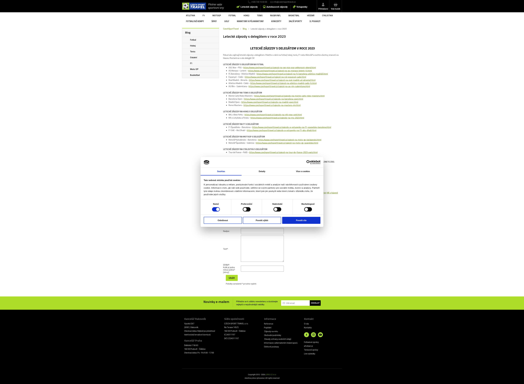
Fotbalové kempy (195, 21)
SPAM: (226, 265)
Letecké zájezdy (249, 7)
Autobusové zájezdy (277, 7)
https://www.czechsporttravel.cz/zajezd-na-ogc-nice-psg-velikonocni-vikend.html (279, 67)
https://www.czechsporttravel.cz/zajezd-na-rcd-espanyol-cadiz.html (275, 77)
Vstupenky (302, 7)
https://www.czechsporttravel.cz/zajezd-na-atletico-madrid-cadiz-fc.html (283, 83)
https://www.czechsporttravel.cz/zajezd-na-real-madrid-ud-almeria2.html (282, 80)
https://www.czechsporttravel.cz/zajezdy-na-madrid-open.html (269, 102)
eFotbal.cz (308, 346)
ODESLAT (315, 303)
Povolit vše (301, 220)
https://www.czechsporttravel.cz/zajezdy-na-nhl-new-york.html (273, 114)
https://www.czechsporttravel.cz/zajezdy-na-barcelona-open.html (273, 99)
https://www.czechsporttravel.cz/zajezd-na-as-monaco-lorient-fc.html (280, 70)
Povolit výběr (262, 220)
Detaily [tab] (262, 171)
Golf (226, 21)
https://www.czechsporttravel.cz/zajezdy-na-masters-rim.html (272, 105)
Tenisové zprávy (311, 350)
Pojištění (267, 328)
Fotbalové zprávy (311, 342)
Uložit (232, 278)
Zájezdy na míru (271, 331)
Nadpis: (226, 231)
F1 (204, 15)
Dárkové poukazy (271, 347)
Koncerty (276, 21)
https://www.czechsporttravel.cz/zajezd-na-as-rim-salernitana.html (279, 86)
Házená (310, 15)
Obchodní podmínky (272, 335)
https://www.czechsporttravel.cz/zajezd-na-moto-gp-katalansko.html (289, 139)
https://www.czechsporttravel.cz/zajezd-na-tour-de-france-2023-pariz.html (283, 152)
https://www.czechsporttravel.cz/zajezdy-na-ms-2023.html (277, 117)
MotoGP (216, 15)
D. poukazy (315, 21)
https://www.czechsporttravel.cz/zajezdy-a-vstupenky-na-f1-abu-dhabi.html (281, 130)
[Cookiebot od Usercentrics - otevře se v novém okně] (308, 162)
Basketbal (293, 15)
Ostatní (193, 57)
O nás (306, 324)
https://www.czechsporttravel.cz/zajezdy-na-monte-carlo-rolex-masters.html (289, 95)
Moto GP (194, 69)
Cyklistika (327, 15)
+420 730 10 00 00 (259, 2)
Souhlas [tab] (221, 171)
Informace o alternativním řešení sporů (280, 343)
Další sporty (295, 21)
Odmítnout (223, 220)
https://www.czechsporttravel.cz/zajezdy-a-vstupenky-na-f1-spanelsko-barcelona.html (291, 127)
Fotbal (232, 15)
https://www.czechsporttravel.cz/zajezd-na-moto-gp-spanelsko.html (287, 142)
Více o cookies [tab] (303, 171)
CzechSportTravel (231, 29)
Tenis (260, 15)
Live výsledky (309, 354)
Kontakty (308, 328)
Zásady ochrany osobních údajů (277, 339)
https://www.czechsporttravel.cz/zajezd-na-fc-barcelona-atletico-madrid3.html (292, 73)
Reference (268, 324)
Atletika (190, 15)
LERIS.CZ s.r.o (270, 374)
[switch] (247, 209)
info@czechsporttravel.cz (284, 2)
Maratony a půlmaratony (250, 21)
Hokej (246, 15)
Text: (225, 249)
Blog (245, 29)
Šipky (214, 21)
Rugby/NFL (275, 15)
